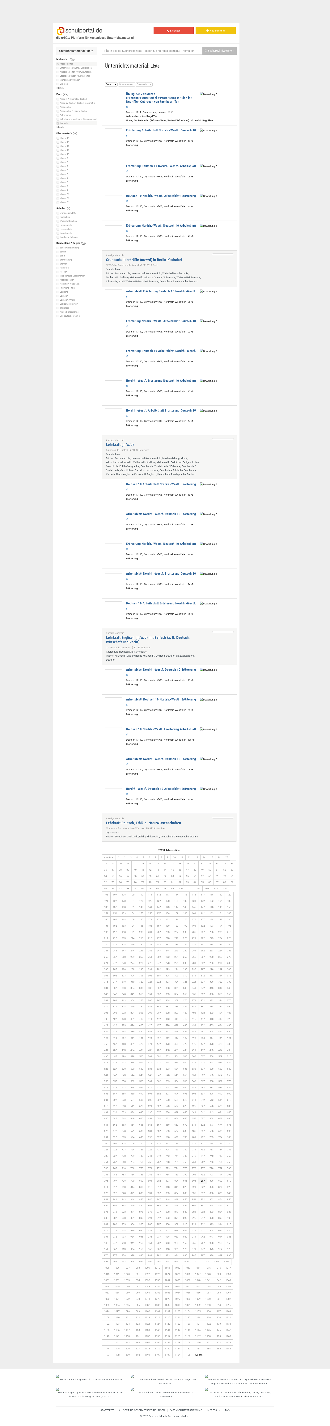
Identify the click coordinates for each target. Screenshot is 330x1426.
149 (220, 907)
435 (229, 1025)
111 (150, 894)
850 (185, 1199)
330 (229, 981)
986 (194, 1255)
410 (141, 1019)
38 (120, 869)
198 (124, 932)
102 (198, 888)
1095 (228, 1305)
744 (176, 1155)
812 (115, 1187)
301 (106, 975)
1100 (147, 1311)
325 (185, 981)
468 (124, 1044)
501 (150, 1056)
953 (168, 1243)
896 (194, 1218)
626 (194, 1106)
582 (203, 1087)
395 (141, 1012)
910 (185, 1224)
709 (132, 1143)
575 (141, 1087)
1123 (117, 1323)
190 (185, 925)
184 (132, 925)
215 (141, 938)
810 (229, 1180)
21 (127, 863)
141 (150, 907)
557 (115, 1081)
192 (203, 925)
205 (185, 932)
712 (159, 1143)
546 (150, 1075)
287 (115, 969)
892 (159, 1218)
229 (132, 944)
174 (176, 919)
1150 (127, 1336)
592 (159, 1093)
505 (185, 1056)
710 (141, 1143)
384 (176, 1006)
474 (176, 1044)
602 (115, 1099)
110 (141, 894)
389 (220, 1006)
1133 (218, 1323)
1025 (177, 1274)
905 (141, 1224)
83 (187, 882)
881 (194, 1211)
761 (194, 1162)
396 (150, 1012)
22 (135, 863)
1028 (208, 1274)
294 (176, 969)
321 (150, 981)
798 (124, 1180)
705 (229, 1137)
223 (211, 938)
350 (141, 994)
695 (141, 1137)
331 (106, 988)
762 (203, 1162)
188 (168, 925)
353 (168, 994)
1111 (127, 1317)
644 (220, 1112)
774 (176, 1168)
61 (157, 876)
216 (150, 938)
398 (168, 1012)
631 (106, 1112)
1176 (127, 1348)
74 (120, 882)
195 (229, 925)
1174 (106, 1348)
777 (203, 1168)
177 (203, 919)
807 (203, 1180)
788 (168, 1174)
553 (211, 1075)
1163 (127, 1342)
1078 (187, 1298)
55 (113, 876)
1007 (127, 1267)
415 (185, 1019)
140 (141, 907)
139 (132, 907)
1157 (198, 1336)
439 (132, 1031)
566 (194, 1081)
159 (176, 913)
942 (203, 1236)
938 (168, 1236)
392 (115, 1012)
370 (185, 1000)
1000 (185, 1261)
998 (168, 1261)
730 (185, 1149)
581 (194, 1087)
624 (176, 1106)
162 (203, 913)
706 (106, 1143)
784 (132, 1174)
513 (124, 1062)
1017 (228, 1267)
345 (229, 988)
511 (106, 1062)
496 (106, 1056)
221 (194, 938)
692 (115, 1137)
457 (159, 1037)
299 (220, 969)
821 (194, 1187)
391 (106, 1012)
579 (176, 1087)
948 (124, 1243)
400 (185, 1012)
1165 (147, 1342)
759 (176, 1162)
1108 (228, 1311)
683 (168, 1131)
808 (211, 1180)
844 (132, 1199)
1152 (147, 1336)
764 (220, 1162)
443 (168, 1031)
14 (204, 857)
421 (106, 1025)
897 (203, 1218)
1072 (127, 1298)
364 (132, 1000)
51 (217, 869)
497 (115, 1056)
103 (207, 888)
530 (141, 1068)
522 (203, 1062)
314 (220, 975)
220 (185, 938)
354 (176, 994)
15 (211, 857)
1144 (198, 1330)
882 (203, 1211)
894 (176, 1218)
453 (124, 1037)
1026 (187, 1274)
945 (229, 1236)
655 (185, 1118)
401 (194, 1012)
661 (106, 1124)
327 (203, 981)
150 (229, 907)
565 (185, 1081)
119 (220, 894)
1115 (167, 1317)
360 (229, 994)
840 (229, 1193)
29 (187, 863)
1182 (187, 1348)
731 (194, 1149)
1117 (187, 1317)
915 (229, 1224)
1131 (198, 1323)
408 (124, 1019)
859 (132, 1205)
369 (176, 1000)
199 (132, 932)
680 (141, 1131)
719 (220, 1143)
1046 (127, 1286)
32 (209, 863)
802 (159, 1180)
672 (203, 1124)
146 (194, 907)
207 (203, 932)
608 (168, 1099)
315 (229, 975)
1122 (106, 1323)
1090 (177, 1305)
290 (141, 969)
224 (220, 938)
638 (168, 1112)
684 (176, 1131)
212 (115, 938)
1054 (208, 1286)
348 (124, 994)
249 (176, 950)
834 (176, 1193)
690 (229, 1131)
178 (211, 919)
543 (124, 1075)
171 (150, 919)
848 (168, 1199)
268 (211, 956)
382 (159, 1006)
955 (185, 1243)
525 (229, 1062)
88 (224, 882)
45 (172, 869)
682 (159, 1131)
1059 (127, 1292)
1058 (117, 1292)
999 (176, 1261)
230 (141, 944)
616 (106, 1106)
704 (220, 1137)
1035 (147, 1280)
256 (106, 956)
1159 (218, 1336)
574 (132, 1087)
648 (124, 1118)
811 (106, 1187)
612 (203, 1099)
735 (229, 1149)
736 (106, 1155)
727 (159, 1149)
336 (150, 988)
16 (219, 857)
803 (168, 1180)
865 (185, 1205)
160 (185, 913)
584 (220, 1087)
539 (220, 1068)
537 (203, 1068)
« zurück (108, 857)
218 (168, 938)
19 (113, 863)
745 (185, 1155)
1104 (187, 1311)
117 (203, 894)
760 (185, 1162)
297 (203, 969)
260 (141, 956)
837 (203, 1193)
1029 (218, 1274)
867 (203, 1205)
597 (203, 1093)
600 (229, 1093)
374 (220, 1000)
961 (106, 1249)
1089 (167, 1305)
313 (211, 975)
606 (150, 1099)
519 (176, 1062)
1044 (106, 1286)
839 (220, 1193)
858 (124, 1205)
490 (185, 1050)
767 (115, 1168)
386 (194, 1006)
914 (220, 1224)
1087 (147, 1305)
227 (115, 944)
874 (132, 1211)
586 (106, 1093)
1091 (187, 1305)
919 (132, 1230)
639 (176, 1112)
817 (159, 1187)
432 (203, 1025)
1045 (117, 1286)
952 (159, 1243)
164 (220, 913)
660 (229, 1118)
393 (124, 1012)
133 (211, 900)
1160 (228, 1336)
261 (150, 956)
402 (203, 1012)
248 (168, 950)
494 (220, 1050)
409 (132, 1019)
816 (150, 1187)
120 (229, 894)
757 (159, 1162)
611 (194, 1099)
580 (185, 1087)
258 (124, 956)
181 (106, 925)
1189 (127, 1354)
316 (106, 981)
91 (113, 888)
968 (168, 1249)
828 (124, 1193)
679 (132, 1131)
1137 (127, 1330)
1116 (177, 1317)
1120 (218, 1317)
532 (159, 1068)
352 (159, 994)
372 (203, 1000)
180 (229, 919)
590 (141, 1093)
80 (165, 882)
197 (115, 932)
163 (211, 913)
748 (211, 1155)
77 (142, 882)
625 (185, 1106)
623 (168, 1106)
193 (211, 925)
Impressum (214, 1410)
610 (185, 1099)
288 (124, 969)
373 (211, 1000)
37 (113, 869)
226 (106, 944)
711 (150, 1143)
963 (124, 1249)
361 (106, 1000)
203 (168, 932)
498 (124, 1056)
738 (124, 1155)
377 (115, 1006)
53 (232, 869)
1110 (117, 1317)
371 (194, 1000)
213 (124, 938)
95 (142, 888)
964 (132, 1249)
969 (176, 1249)
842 (115, 1199)
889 (132, 1218)
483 (124, 1050)
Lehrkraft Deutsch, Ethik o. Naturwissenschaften (143, 823)
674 (220, 1124)
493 (211, 1050)
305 (141, 975)
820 (185, 1187)
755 (141, 1162)
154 (132, 913)
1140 (157, 1330)
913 (211, 1224)
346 (106, 994)
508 (211, 1056)
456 (150, 1037)
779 (220, 1168)
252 (203, 950)
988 (211, 1255)
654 (176, 1118)
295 (185, 969)
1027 (198, 1274)
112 (159, 894)
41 (142, 869)
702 (203, 1137)
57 (127, 876)
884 (220, 1211)
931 (106, 1236)
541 (106, 1075)
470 (141, 1044)
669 (176, 1124)
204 (176, 932)
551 (194, 1075)
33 (217, 863)
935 (141, 1236)
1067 (208, 1292)
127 (159, 900)
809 (220, 1180)
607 (159, 1099)
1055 (218, 1286)
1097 (117, 1311)
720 (229, 1143)
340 (185, 988)
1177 (137, 1348)
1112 (137, 1317)
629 (220, 1106)
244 (132, 950)
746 (194, 1155)
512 (115, 1062)
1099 (137, 1311)
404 (220, 1012)
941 (194, 1236)
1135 (106, 1330)
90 (105, 888)
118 (211, 894)
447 (203, 1031)
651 (150, 1118)
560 (141, 1081)
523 (211, 1062)
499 (132, 1056)
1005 (106, 1267)
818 (168, 1187)
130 (185, 900)
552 (203, 1075)
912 (203, 1224)
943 (211, 1236)
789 (176, 1174)
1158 (208, 1336)
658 (211, 1118)
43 (157, 869)
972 (203, 1249)
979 (132, 1255)
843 (124, 1199)
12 (189, 857)
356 (194, 994)
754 (132, 1162)
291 (150, 969)
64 (180, 876)
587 (115, 1093)
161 (194, 913)
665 (141, 1124)
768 (124, 1168)
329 (220, 981)
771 (150, 1168)
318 (124, 981)
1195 (187, 1354)
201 (150, 932)
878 (168, 1211)
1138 (137, 1330)
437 (115, 1031)
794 (220, 1174)
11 (181, 857)
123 (124, 900)
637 (159, 1112)
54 (105, 876)
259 (132, 956)
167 (115, 919)
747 (203, 1155)
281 (194, 963)
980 (141, 1255)
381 (150, 1006)
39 (127, 869)
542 (115, 1075)
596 (194, 1093)
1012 (177, 1267)
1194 (177, 1354)
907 (159, 1224)
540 (229, 1068)
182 (115, 925)
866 (194, 1205)
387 (203, 1006)
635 (141, 1112)
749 (220, 1155)
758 (168, 1162)
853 (211, 1199)
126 (150, 900)
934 (132, 1236)
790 (185, 1174)
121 (106, 900)
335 (141, 988)
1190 (137, 1354)
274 (132, 963)
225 (229, 938)
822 (203, 1187)
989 (220, 1255)
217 (159, 938)
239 (220, 944)
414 (176, 1019)
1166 (157, 1342)
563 (168, 1081)
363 (124, 1000)
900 (229, 1218)
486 (150, 1050)
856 (106, 1205)
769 (132, 1168)
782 (115, 1174)
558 (124, 1081)
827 (115, 1193)
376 (106, 1006)
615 (229, 1099)
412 (159, 1019)
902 (115, 1224)
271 (106, 963)
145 (185, 907)
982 (159, 1255)
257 (115, 956)
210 (229, 932)
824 (220, 1187)
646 (106, 1118)
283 (211, 963)
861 (150, 1205)
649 (132, 1118)
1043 (228, 1280)
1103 (177, 1311)
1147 (228, 1330)
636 (150, 1112)
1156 (187, 1336)
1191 (147, 1354)
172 (159, 919)
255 (229, 950)
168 (124, 919)
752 (115, 1162)
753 (124, 1162)
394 (132, 1012)
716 (194, 1143)
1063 (167, 1292)
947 (115, 1243)
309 (176, 975)
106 (106, 894)
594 (176, 1093)
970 (185, 1249)
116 (194, 894)
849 (176, 1199)
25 (157, 863)
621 (150, 1106)
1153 (157, 1336)
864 (176, 1205)
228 (124, 944)
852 (203, 1199)
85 (202, 882)
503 (168, 1056)
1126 (147, 1323)
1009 (147, 1267)
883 (211, 1211)
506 (194, 1056)
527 (115, 1068)
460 (185, 1037)
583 (211, 1087)
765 (229, 1162)
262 (159, 956)
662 (115, 1124)
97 (157, 888)
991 (106, 1261)
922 (159, 1230)
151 (106, 913)
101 (189, 888)
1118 (198, 1317)
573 (124, 1087)
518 (168, 1062)
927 (203, 1230)
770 (141, 1168)
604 (132, 1099)
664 (132, 1124)
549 (176, 1075)
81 (172, 882)
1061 (147, 1292)
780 (229, 1168)
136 (106, 907)
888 (124, 1218)
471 (150, 1044)
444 (176, 1031)
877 (159, 1211)
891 (150, 1218)
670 (185, 1124)
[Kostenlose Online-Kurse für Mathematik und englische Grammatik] (165, 1376)
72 (105, 882)
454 (132, 1037)
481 (106, 1050)
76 (135, 882)
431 (194, 1025)
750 (229, 1155)
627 (203, 1106)
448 (211, 1031)
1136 (117, 1330)
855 (229, 1199)
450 (229, 1031)
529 (132, 1068)
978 (124, 1255)
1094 (218, 1305)
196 (106, 932)
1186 (228, 1348)
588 (124, 1093)
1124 (127, 1323)
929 (220, 1230)
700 (185, 1137)
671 (194, 1124)
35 (232, 863)
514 (132, 1062)
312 (203, 975)
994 (132, 1261)
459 (176, 1037)
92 (120, 888)
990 (229, 1255)
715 (185, 1143)
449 (220, 1031)
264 (176, 956)
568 (211, 1081)
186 (150, 925)
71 (232, 876)
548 (168, 1075)
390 (229, 1006)
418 (211, 1019)
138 (124, 907)
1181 (177, 1348)
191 (194, 925)
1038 (177, 1280)
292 (159, 969)
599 (220, 1093)
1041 (208, 1280)
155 (141, 913)
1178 (147, 1348)
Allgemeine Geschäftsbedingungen (142, 1410)
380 (141, 1006)
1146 (218, 1330)
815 (141, 1187)
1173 (228, 1342)
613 (211, 1099)
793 (211, 1174)
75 (127, 882)
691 (106, 1137)
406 (106, 1019)
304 (132, 975)
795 (229, 1174)
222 (203, 938)
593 (168, 1093)
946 (106, 1243)
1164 (137, 1342)
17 (226, 857)
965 (141, 1249)
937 (159, 1236)
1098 (127, 1311)
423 (124, 1025)
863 (168, 1205)
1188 (117, 1354)
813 (124, 1187)
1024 (167, 1274)
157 (159, 913)
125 (141, 900)
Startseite (107, 1410)
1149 (117, 1336)
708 (124, 1143)
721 (106, 1149)
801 (150, 1180)
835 (185, 1193)
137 (115, 907)
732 (203, 1149)
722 (115, 1149)
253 (211, 950)
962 (115, 1249)
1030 (228, 1274)
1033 (127, 1280)
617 (115, 1106)
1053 (198, 1286)
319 (132, 981)
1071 (117, 1298)
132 (203, 900)
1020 (127, 1274)
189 (176, 925)
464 (220, 1037)
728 (168, 1149)
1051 (177, 1286)
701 (194, 1137)
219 (176, 938)
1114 (157, 1317)
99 (172, 888)
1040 (198, 1280)
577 (159, 1087)
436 (106, 1031)
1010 (157, 1267)
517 (159, 1062)
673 (211, 1124)
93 (127, 888)
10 (174, 857)
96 (150, 888)
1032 (117, 1280)
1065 (187, 1292)
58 (135, 876)
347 (115, 994)
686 (194, 1131)
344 (220, 988)
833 (168, 1193)
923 (168, 1230)
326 (194, 981)
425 (141, 1025)
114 (176, 894)
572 (115, 1087)
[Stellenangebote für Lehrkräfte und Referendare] (90, 1376)
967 (159, 1249)
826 (106, 1193)
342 (203, 988)
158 (168, 913)
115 (185, 894)
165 (229, 913)
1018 (106, 1274)
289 (132, 969)
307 (159, 975)
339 (176, 988)
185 (141, 925)
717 (203, 1143)
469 (132, 1044)
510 (229, 1056)
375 (229, 1000)
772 (159, 1168)
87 (217, 882)
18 (105, 863)
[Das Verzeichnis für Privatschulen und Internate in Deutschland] (165, 1389)
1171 (208, 1342)
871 (106, 1211)
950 (141, 1243)
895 (185, 1218)
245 (141, 950)
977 (115, 1255)
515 (141, 1062)
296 (194, 969)
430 (185, 1025)
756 (150, 1162)
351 (150, 994)
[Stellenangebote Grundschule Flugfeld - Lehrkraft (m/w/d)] (223, 439)
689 (220, 1131)
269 (220, 956)
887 (115, 1218)
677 (115, 1131)
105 (224, 888)
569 (220, 1081)
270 (229, 956)
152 (115, 913)
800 (141, 1180)
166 (106, 919)
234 (176, 944)
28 (180, 863)
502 (159, 1056)
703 (211, 1137)
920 (141, 1230)
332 (115, 988)
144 (176, 907)
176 (194, 919)
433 (211, 1025)
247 (159, 950)
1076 (167, 1298)
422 (115, 1025)
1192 (157, 1354)
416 (194, 1019)
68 (209, 876)
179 (220, 919)
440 (141, 1031)
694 (132, 1137)
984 (176, 1255)
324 (176, 981)
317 (115, 981)
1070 (106, 1298)
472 (159, 1044)
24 (150, 863)
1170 (198, 1342)
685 (185, 1131)
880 (185, 1211)
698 (168, 1137)
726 (150, 1149)
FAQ (227, 1410)
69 (217, 876)
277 (159, 963)
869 (220, 1205)
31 (202, 863)
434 (220, 1025)
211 (106, 938)
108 (124, 894)
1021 (137, 1274)
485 (141, 1050)
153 (124, 913)
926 (194, 1230)
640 (185, 1112)
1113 (147, 1317)
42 (150, 869)
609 (176, 1099)
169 (132, 919)
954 (176, 1243)
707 (115, 1143)
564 (176, 1081)
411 (150, 1019)
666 (150, 1124)
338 (168, 988)
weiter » (199, 1354)
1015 (208, 1267)
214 (132, 938)
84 (194, 882)
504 (176, 1056)
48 (194, 869)
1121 (228, 1317)
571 (106, 1087)
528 (124, 1068)
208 (211, 932)
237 (203, 944)
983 (168, 1255)
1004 (226, 1261)
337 (159, 988)
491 (194, 1050)
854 (220, 1199)
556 (106, 1081)
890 (141, 1218)
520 (185, 1062)
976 (106, 1255)
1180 (167, 1348)
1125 (137, 1323)
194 (220, 925)
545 (141, 1075)
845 (141, 1199)
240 (229, 944)
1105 (198, 1311)
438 (124, 1031)
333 (124, 988)
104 (216, 888)
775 (185, 1168)
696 (150, 1137)
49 (202, 869)
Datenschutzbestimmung (186, 1410)
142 (159, 907)
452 (115, 1037)
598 (211, 1093)
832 (159, 1193)
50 (209, 869)
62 (165, 876)
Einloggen (174, 30)
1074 (147, 1298)
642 (203, 1112)
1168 (177, 1342)
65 (187, 876)
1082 (228, 1298)
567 (203, 1081)
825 (229, 1187)
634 (132, 1112)
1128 (167, 1323)
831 (150, 1193)
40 (135, 869)
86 (209, 882)
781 (106, 1174)
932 (115, 1236)
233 (168, 944)
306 (150, 975)
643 (211, 1112)
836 (194, 1193)
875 (141, 1211)
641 (194, 1112)
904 (132, 1224)
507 (203, 1056)
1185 (218, 1348)
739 (132, 1155)
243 (124, 950)
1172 (218, 1342)
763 (211, 1162)
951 (150, 1243)
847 (159, 1199)
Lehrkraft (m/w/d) (120, 444)
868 (211, 1205)
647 (115, 1118)
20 (120, 863)
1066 (198, 1292)
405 (229, 1012)
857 (115, 1205)
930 (229, 1230)
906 (150, 1224)
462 (203, 1037)
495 (229, 1050)
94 (135, 888)
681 (150, 1131)
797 (115, 1180)
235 (185, 944)
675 (229, 1124)
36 (105, 869)
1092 (198, 1305)
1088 (157, 1305)
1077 (177, 1298)
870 (229, 1205)
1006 (117, 1267)
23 (142, 863)
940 (185, 1236)
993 (124, 1261)
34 (224, 863)
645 (229, 1112)
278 (168, 963)
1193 (167, 1354)
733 (211, 1149)
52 (224, 869)
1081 (218, 1298)
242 (115, 950)
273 (124, 963)
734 (220, 1149)
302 (115, 975)
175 (185, 919)
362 (115, 1000)
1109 (106, 1317)
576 (150, 1087)
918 (124, 1230)
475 (185, 1044)
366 (150, 1000)
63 (172, 876)
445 (185, 1031)
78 (150, 882)
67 (202, 876)
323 (168, 981)
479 (220, 1044)
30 (194, 863)
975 (229, 1249)
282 (203, 963)
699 (176, 1137)
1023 (157, 1274)
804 (176, 1180)
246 (150, 950)
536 (194, 1068)
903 (124, 1224)
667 (159, 1124)
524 (220, 1062)
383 (168, 1006)
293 (168, 969)
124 (132, 900)
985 (185, 1255)
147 (203, 907)
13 (196, 857)
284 (220, 963)
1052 (187, 1286)
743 (168, 1155)
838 (211, 1193)
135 (229, 900)
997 (159, 1261)
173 (168, 919)
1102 (167, 1311)
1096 (106, 1311)
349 (132, 994)
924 (176, 1230)
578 (168, 1087)
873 (124, 1211)
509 (220, 1056)
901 (106, 1224)
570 (229, 1081)
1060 (137, 1292)
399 (176, 1012)
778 (211, 1168)
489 (176, 1050)
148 (211, 907)
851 (194, 1199)
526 (106, 1068)
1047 (137, 1286)
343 (211, 988)
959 (220, 1243)
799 (132, 1180)
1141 (167, 1330)
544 (132, 1075)
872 (115, 1211)
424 (132, 1025)
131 (194, 900)
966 (150, 1249)
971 (194, 1249)
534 (176, 1068)
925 (185, 1230)
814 (132, 1187)
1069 (228, 1292)
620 (141, 1106)
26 (165, 863)
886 (106, 1218)
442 (159, 1031)
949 (132, 1243)
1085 (127, 1305)
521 (194, 1062)
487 (159, 1050)
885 (229, 1211)
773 (168, 1168)
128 (168, 900)
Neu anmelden (217, 30)
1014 (198, 1267)
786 (150, 1174)
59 (142, 876)
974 (220, 1249)
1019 (117, 1274)
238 (211, 944)
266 (194, 956)
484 (132, 1050)
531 (150, 1068)
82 (180, 882)
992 (115, 1261)
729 (176, 1149)
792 (203, 1174)
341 (194, 988)
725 (141, 1149)
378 (124, 1006)
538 (211, 1068)
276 (150, 963)
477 (203, 1044)
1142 (177, 1330)
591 (150, 1093)
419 (220, 1019)
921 (150, 1230)
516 (150, 1062)
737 (115, 1155)
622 (159, 1106)
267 (203, 956)
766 (106, 1168)
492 (203, 1050)
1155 (177, 1336)
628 (211, 1106)
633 (124, 1112)
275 (141, 963)
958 (211, 1243)
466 (106, 1044)
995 (141, 1261)
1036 (157, 1280)
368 (168, 1000)
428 (168, 1025)
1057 (106, 1292)
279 (176, 963)
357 (203, 994)
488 (168, 1050)
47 (187, 869)
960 (229, 1243)
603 (124, 1099)
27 (172, 863)
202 (159, 932)
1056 (228, 1286)
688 (211, 1131)
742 (159, 1155)
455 (141, 1037)
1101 (157, 1311)
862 (159, 1205)
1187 (106, 1354)
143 (168, 907)
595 (185, 1093)
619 (132, 1106)
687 (203, 1131)
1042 (218, 1280)
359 (220, 994)
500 (141, 1056)
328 (211, 981)
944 (220, 1236)
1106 (208, 1311)
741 (150, 1155)
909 (176, 1224)
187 (159, 925)
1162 (117, 1342)
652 (159, 1118)
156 (150, 913)
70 (224, 876)
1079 (198, 1298)
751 (106, 1162)
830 (141, 1193)
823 (211, 1187)
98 (165, 888)
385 (185, 1006)
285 (229, 963)
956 (194, 1243)
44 (165, 869)
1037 (167, 1280)
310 (185, 975)
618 (124, 1106)
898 (211, 1218)
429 (176, 1025)
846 (150, 1199)
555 (229, 1075)
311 (194, 975)
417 (203, 1019)
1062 (157, 1292)
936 (150, 1236)
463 (211, 1037)
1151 (137, 1336)
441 (150, 1031)
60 (150, 876)
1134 (228, 1323)
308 (168, 975)
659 (220, 1118)
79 (157, 882)
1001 (196, 1261)
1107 (218, 1311)
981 (150, 1255)
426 (150, 1025)
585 (229, 1087)
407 (115, 1019)
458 (168, 1037)
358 (211, 994)
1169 (187, 1342)
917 (115, 1230)
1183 (198, 1348)
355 (185, 994)
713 (168, 1143)
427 (159, 1025)
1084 (117, 1305)
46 (180, 869)
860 (141, 1205)
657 (203, 1118)
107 (115, 894)
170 (141, 919)
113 (168, 894)
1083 (106, 1305)
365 (141, 1000)
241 (106, 950)
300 (229, 969)
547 (159, 1075)
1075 (157, 1298)
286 (106, 969)
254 (220, 950)
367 (159, 1000)
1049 (157, 1286)
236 (194, 944)
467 (115, 1044)
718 (211, 1143)
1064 (177, 1292)
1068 (218, 1292)
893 (168, 1218)
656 (194, 1118)
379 (132, 1006)
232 (159, 944)
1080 (208, 1298)
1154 (167, 1336)
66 (194, 876)
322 (159, 981)
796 (106, 1180)
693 (124, 1137)
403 (211, 1012)
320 (141, 981)
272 (115, 963)
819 (176, 1187)
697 (159, 1137)
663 (124, 1124)
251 (194, 950)
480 (229, 1044)
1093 (208, 1305)
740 (141, 1155)
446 (194, 1031)
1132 (208, 1323)
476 (194, 1044)
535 (185, 1068)
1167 (167, 1342)
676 (106, 1131)
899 (220, 1218)
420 (229, 1019)
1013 (187, 1267)
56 (120, 876)
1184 (208, 1348)
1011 (167, 1267)
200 (141, 932)
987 (203, 1255)
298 (211, 969)
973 (211, 1249)
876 (150, 1211)
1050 (167, 1286)
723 (124, 1149)
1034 (137, 1280)
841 (106, 1199)
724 (132, 1149)
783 (124, 1174)
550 (185, 1075)
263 (168, 956)
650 (141, 1118)
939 (176, 1236)
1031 (106, 1280)
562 (159, 1081)
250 (185, 950)
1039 (187, 1280)
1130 (187, 1323)
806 (194, 1180)
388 (211, 1006)
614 (220, 1099)
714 (176, 1143)
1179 (157, 1348)
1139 (147, 1330)
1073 (137, 1298)
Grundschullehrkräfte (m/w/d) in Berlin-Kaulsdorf (144, 259)
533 (168, 1068)
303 (124, 975)
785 (141, 1174)
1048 (147, 1286)
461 (194, 1037)
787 (159, 1174)
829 (132, 1193)
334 (132, 988)
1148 (106, 1336)
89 (232, 882)
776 (194, 1168)
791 (194, 1174)
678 (124, 1131)
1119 (208, 1317)
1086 (137, 1305)
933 (124, 1236)
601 (106, 1099)
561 (150, 1081)
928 (211, 1230)
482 (115, 1050)
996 (150, 1261)
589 (132, 1093)
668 (168, 1124)
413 (168, 1019)
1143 (187, 1330)
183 (124, 925)
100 (181, 888)
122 (115, 900)
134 (220, 900)
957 (203, 1243)
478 (211, 1044)
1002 (206, 1261)
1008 (137, 1267)
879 (176, 1211)
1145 (208, 1330)
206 (194, 932)
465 (229, 1037)
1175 (117, 1348)
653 (168, 1118)
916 (106, 1230)
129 (176, 900)
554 (220, 1075)
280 (185, 963)
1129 (177, 1323)
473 (168, 1044)
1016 (218, 1267)
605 (141, 1099)
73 (113, 882)
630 (229, 1106)
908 (168, 1224)
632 (115, 1112)
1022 (147, 1274)
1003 (216, 1261)
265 (185, 956)
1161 (106, 1342)
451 (106, 1037)
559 (132, 1081)
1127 (157, 1323)
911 (194, 1224)
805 (185, 1180)
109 (132, 894)
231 (150, 944)
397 (159, 1012)
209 (220, 932)
